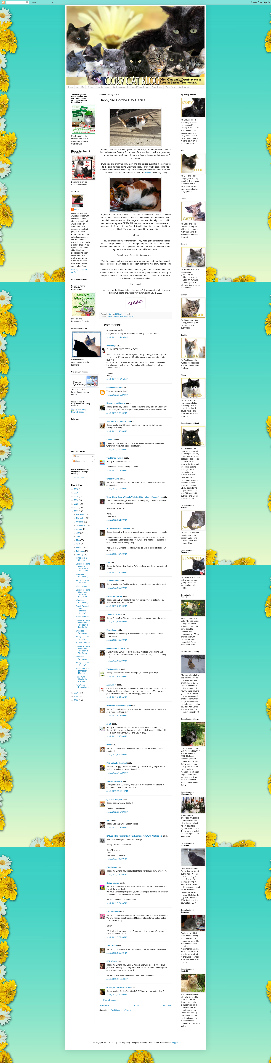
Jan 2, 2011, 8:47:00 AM (116, 697)
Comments (80, 461)
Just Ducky (111, 946)
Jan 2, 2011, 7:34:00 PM (116, 903)
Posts (77, 456)
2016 (76, 493)
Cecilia (109, 317)
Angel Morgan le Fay (140, 87)
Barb (108, 745)
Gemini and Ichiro (114, 388)
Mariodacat (111, 630)
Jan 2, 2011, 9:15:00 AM (116, 736)
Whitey (148, 172)
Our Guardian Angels (121, 87)
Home (70, 87)
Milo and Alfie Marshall (116, 763)
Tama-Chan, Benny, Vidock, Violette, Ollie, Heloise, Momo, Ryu (134, 497)
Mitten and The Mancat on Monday (82, 671)
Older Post (166, 1005)
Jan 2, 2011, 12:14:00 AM (117, 337)
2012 (76, 507)
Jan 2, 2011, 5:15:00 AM (116, 572)
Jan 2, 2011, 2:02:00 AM (116, 488)
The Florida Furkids (115, 458)
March (79, 547)
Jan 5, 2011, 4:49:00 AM (116, 995)
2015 (76, 496)
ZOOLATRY (111, 685)
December (81, 514)
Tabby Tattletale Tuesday (82, 581)
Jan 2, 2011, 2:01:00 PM (116, 827)
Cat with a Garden (114, 596)
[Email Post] (128, 314)
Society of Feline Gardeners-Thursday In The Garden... (83, 567)
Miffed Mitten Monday (81, 559)
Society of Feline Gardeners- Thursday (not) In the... (83, 593)
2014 (76, 500)
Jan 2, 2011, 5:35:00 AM (116, 588)
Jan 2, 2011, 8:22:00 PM (116, 953)
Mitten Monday (82, 586)
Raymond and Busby (115, 403)
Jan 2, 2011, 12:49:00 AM (117, 379)
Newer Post (105, 1005)
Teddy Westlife (113, 581)
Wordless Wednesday (82, 575)
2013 (76, 504)
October (79, 522)
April (78, 544)
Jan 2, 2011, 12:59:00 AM (117, 395)
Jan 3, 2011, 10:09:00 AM (117, 979)
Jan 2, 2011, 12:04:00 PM (117, 812)
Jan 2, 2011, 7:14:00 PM (116, 874)
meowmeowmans (114, 781)
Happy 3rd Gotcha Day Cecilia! (82, 679)
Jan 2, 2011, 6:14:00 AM (116, 606)
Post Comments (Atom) (121, 1010)
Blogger (174, 1043)
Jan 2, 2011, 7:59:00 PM (116, 937)
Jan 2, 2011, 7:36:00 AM (116, 640)
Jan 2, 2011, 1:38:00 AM (116, 413)
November (81, 518)
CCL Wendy (111, 961)
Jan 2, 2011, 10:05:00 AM (117, 773)
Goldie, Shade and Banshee (118, 987)
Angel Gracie (157, 87)
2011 (76, 511)
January (80, 555)
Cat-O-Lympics (185, 87)
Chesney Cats (112, 479)
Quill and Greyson (114, 799)
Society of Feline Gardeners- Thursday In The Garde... (83, 649)
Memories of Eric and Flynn (118, 706)
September (81, 525)
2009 (76, 696)
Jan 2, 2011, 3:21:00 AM (116, 520)
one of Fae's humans (115, 648)
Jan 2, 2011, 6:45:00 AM (116, 622)
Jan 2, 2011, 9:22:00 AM (116, 755)
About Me (80, 87)
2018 (76, 489)
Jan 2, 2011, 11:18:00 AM (117, 791)
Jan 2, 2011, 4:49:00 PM (116, 859)
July (78, 533)
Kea (108, 562)
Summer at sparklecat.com (118, 421)
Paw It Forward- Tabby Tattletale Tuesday (82, 609)
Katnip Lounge (112, 883)
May (78, 540)
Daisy (109, 820)
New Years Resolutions (82, 686)
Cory (76, 209)
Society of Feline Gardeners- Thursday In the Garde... (83, 623)
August (79, 529)
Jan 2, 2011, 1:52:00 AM (116, 470)
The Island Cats (113, 669)
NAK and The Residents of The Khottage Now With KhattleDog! (134, 836)
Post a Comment (110, 1000)
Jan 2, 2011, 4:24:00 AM (116, 554)
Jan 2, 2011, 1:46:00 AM (116, 431)
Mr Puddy (110, 346)
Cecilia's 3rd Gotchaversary (123, 317)
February (80, 551)
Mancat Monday (83, 643)
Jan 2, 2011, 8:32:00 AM (116, 661)
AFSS (109, 724)
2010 (76, 693)
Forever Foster (113, 912)
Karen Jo (110, 440)
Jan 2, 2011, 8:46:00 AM (116, 676)
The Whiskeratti (113, 614)
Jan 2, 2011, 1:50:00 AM (116, 449)
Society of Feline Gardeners (98, 87)
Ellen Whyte (111, 867)
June (78, 536)
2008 (76, 700)
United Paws (170, 87)
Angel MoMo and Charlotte (118, 528)
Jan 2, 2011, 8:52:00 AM (116, 715)
